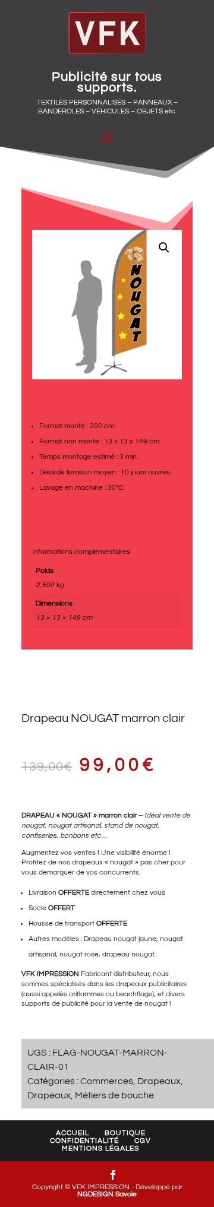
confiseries (38, 835)
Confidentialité (84, 1141)
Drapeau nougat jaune (120, 939)
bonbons (74, 835)
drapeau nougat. (129, 954)
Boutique (125, 1133)
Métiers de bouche (114, 1095)
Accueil (72, 1133)
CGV (142, 1141)
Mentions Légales (100, 1148)
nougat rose (79, 954)
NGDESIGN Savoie (107, 1194)
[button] (164, 247)
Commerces (106, 1081)
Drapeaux (159, 1081)
